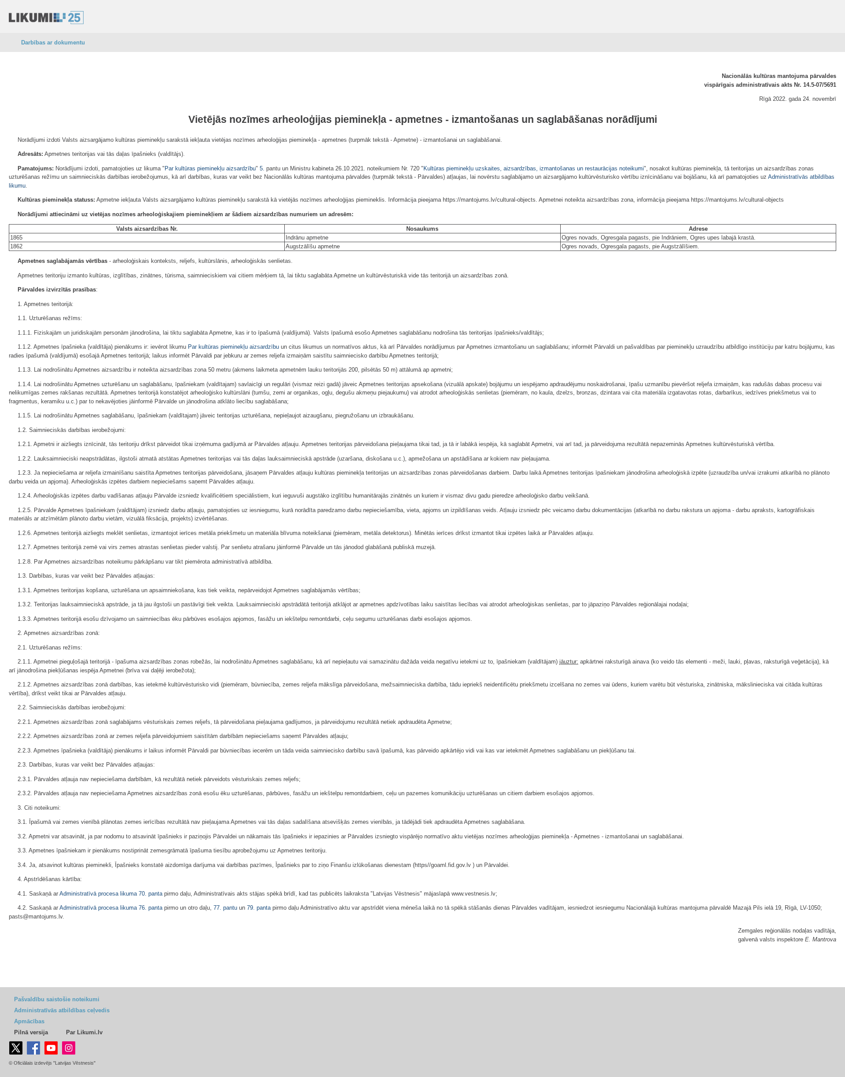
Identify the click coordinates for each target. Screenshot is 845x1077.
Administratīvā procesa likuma (98, 893)
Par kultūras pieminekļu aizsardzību (210, 168)
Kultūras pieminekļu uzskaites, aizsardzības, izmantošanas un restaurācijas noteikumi (533, 168)
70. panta (150, 893)
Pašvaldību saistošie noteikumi (56, 999)
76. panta (150, 907)
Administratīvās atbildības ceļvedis (62, 1010)
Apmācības (29, 1021)
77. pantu (225, 907)
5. (262, 168)
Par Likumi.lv (84, 1032)
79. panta (259, 907)
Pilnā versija (31, 1032)
